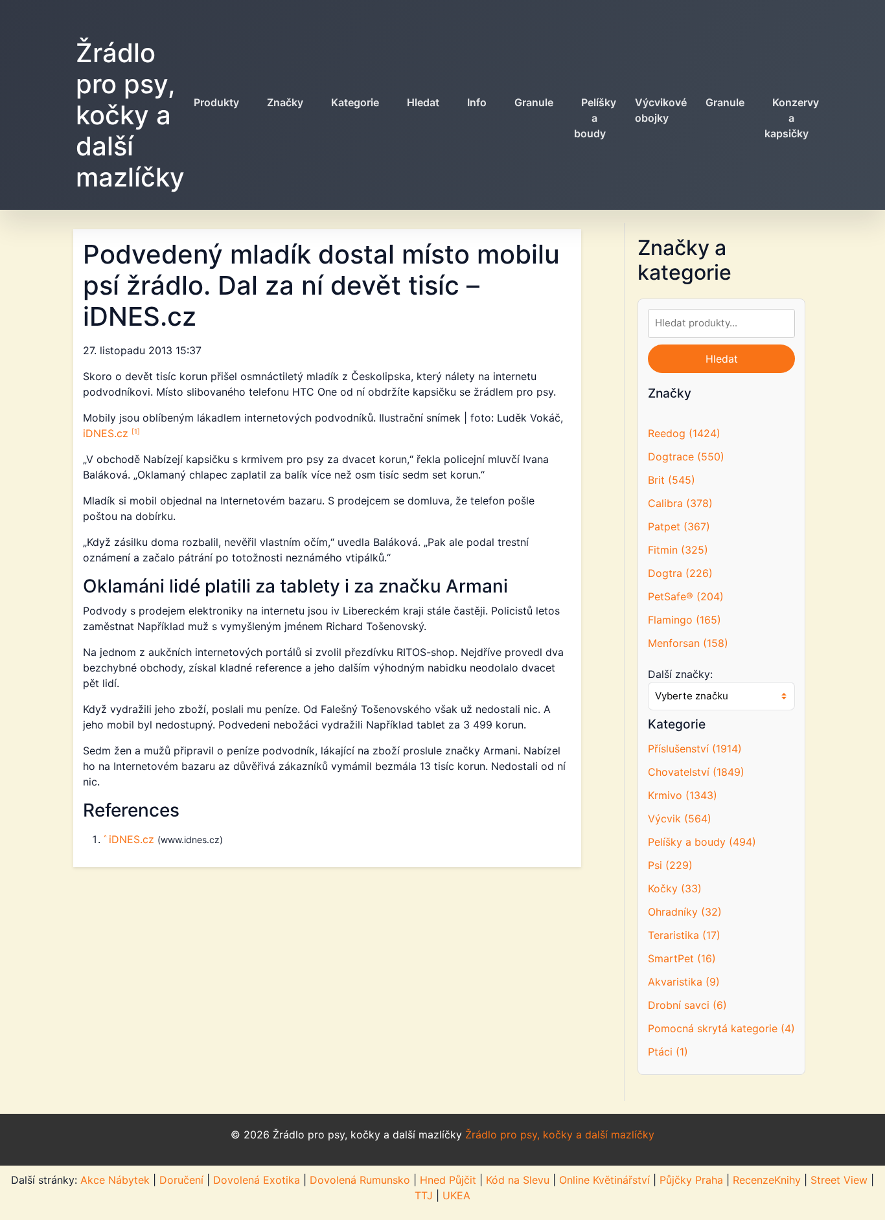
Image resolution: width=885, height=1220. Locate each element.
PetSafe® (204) (686, 596)
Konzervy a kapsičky (791, 118)
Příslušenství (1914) (695, 748)
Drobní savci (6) (687, 1005)
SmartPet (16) (682, 958)
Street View (839, 1179)
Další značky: (680, 674)
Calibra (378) (680, 503)
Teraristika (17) (684, 935)
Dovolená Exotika (256, 1179)
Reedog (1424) (684, 433)
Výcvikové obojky (661, 110)
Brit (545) (671, 479)
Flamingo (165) (684, 619)
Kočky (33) (675, 888)
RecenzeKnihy (767, 1179)
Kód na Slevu (517, 1179)
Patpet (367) (679, 526)
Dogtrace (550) (686, 456)
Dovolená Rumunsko (360, 1179)
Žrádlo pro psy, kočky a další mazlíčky (130, 115)
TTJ (424, 1195)
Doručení (181, 1179)
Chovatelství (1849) (696, 771)
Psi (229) (670, 865)
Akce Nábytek (115, 1179)
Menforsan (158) (688, 643)
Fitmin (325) (678, 549)
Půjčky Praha (691, 1179)
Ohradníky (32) (685, 911)
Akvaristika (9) (684, 981)
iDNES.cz (107, 433)
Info (477, 102)
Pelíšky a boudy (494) (702, 841)
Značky (285, 102)
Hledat (423, 102)
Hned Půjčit (448, 1179)
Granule (533, 102)
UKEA (456, 1195)
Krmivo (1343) (682, 795)
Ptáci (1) (668, 1051)
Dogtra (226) (680, 573)
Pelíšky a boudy (595, 118)
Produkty (216, 102)
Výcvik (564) (679, 818)
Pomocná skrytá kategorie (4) (721, 1028)
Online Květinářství (604, 1179)
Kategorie (355, 102)
